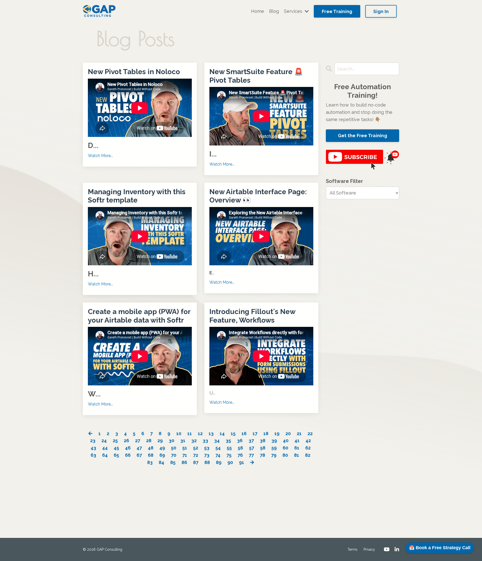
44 (105, 447)
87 (195, 462)
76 (240, 455)
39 (274, 440)
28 (148, 440)
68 (150, 455)
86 (184, 462)
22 (310, 433)
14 (222, 433)
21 (299, 433)
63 (93, 455)
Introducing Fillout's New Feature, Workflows (252, 316)
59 (274, 447)
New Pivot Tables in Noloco (134, 72)
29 (160, 440)
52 (195, 447)
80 (285, 455)
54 (218, 447)
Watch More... (100, 155)
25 (115, 440)
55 (229, 447)
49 (162, 447)
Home (257, 11)
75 (228, 455)
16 (244, 433)
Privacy (369, 549)
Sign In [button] (381, 11)
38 (262, 440)
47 (139, 447)
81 (296, 455)
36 (240, 440)
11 (189, 433)
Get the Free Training (362, 135)
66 (128, 455)
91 (241, 462)
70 (173, 455)
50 (173, 447)
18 (265, 433)
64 (105, 455)
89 (218, 462)
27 (137, 440)
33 (205, 440)
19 (276, 433)
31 (182, 440)
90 (230, 462)
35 (228, 440)
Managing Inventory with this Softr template (137, 196)
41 (296, 440)
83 (150, 462)
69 (162, 455)
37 (251, 440)
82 (307, 455)
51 (184, 447)
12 (200, 433)
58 (262, 447)
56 (240, 447)
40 (285, 440)
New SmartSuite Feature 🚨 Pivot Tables (256, 76)
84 (161, 462)
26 (126, 440)
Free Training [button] (337, 11)
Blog (274, 11)
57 (251, 447)
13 (211, 433)
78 (262, 455)
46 (128, 447)
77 (251, 455)
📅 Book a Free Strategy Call (439, 547)
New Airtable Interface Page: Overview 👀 (258, 196)
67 (139, 455)
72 (195, 455)
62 (308, 447)
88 (207, 462)
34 (217, 440)
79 (273, 455)
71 (184, 455)
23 (92, 440)
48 (150, 447)
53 (206, 447)
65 (116, 455)
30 (171, 440)
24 (104, 440)
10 (178, 433)
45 (116, 447)
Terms (352, 549)
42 (308, 440)
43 (93, 447)
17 (255, 433)
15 (233, 433)
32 (194, 440)
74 (217, 455)
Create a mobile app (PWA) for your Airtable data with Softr (139, 316)
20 (288, 433)
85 (172, 462)
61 (296, 447)
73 (206, 455)
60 (285, 447)
